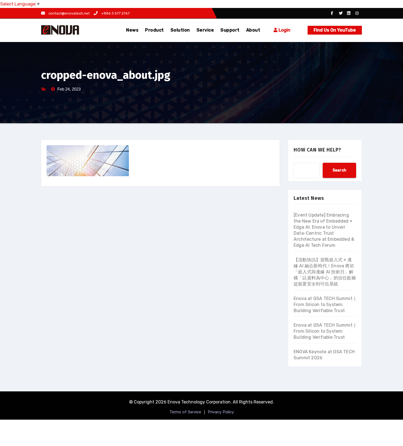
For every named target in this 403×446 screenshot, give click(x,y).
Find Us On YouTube (335, 30)
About (253, 30)
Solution (180, 30)
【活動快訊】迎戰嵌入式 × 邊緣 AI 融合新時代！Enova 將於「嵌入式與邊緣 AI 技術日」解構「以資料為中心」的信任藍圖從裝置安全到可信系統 (325, 272)
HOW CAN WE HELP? (317, 150)
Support (230, 30)
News (132, 30)
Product (154, 30)
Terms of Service (185, 411)
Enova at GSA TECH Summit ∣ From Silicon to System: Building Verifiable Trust (325, 304)
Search (339, 170)
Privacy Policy (221, 411)
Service (205, 30)
